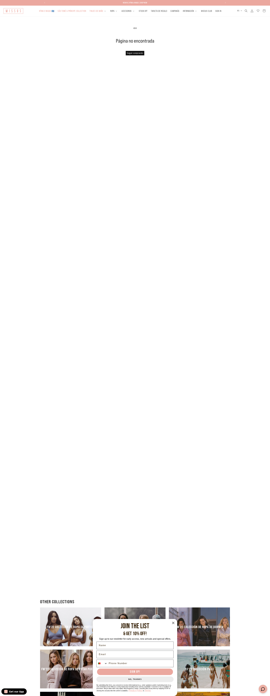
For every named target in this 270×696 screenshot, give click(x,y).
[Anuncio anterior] (44, 2)
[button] (98, 11)
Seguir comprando (135, 53)
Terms (148, 690)
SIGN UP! (135, 672)
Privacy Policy (136, 690)
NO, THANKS (135, 679)
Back (137, 329)
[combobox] (102, 663)
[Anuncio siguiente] (225, 2)
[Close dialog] (173, 622)
